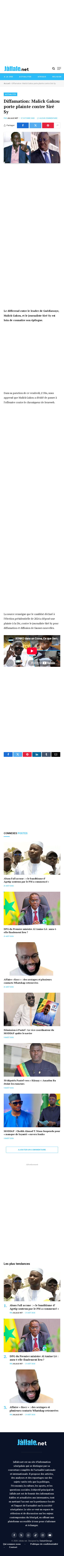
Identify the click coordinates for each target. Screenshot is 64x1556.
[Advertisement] (32, 32)
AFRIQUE (42, 77)
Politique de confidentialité (44, 1544)
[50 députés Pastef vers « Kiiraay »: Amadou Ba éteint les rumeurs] (32, 1060)
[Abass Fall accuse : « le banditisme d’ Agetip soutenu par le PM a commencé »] (32, 858)
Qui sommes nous (12, 1544)
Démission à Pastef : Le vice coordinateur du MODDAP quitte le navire (29, 1031)
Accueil (7, 83)
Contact (13, 1547)
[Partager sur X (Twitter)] (35, 125)
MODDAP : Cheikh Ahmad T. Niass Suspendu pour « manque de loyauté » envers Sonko (32, 1132)
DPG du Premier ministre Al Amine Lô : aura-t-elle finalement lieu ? (30, 930)
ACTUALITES (25, 77)
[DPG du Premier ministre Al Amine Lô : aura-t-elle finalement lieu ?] (32, 908)
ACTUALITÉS (10, 94)
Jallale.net (12, 118)
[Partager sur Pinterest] (48, 125)
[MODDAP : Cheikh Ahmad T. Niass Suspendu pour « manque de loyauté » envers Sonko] (32, 1110)
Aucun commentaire (48, 118)
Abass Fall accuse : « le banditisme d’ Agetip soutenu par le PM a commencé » (26, 880)
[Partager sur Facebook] (23, 125)
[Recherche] (54, 68)
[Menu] (59, 68)
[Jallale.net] (16, 68)
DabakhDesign (46, 1541)
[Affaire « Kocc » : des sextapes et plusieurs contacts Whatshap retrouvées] (32, 959)
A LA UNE (8, 77)
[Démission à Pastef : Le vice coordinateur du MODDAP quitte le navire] (32, 1009)
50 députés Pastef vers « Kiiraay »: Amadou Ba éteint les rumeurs (30, 1082)
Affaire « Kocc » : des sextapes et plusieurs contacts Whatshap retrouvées (28, 981)
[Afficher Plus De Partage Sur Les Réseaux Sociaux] (57, 125)
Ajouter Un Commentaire (32, 1150)
